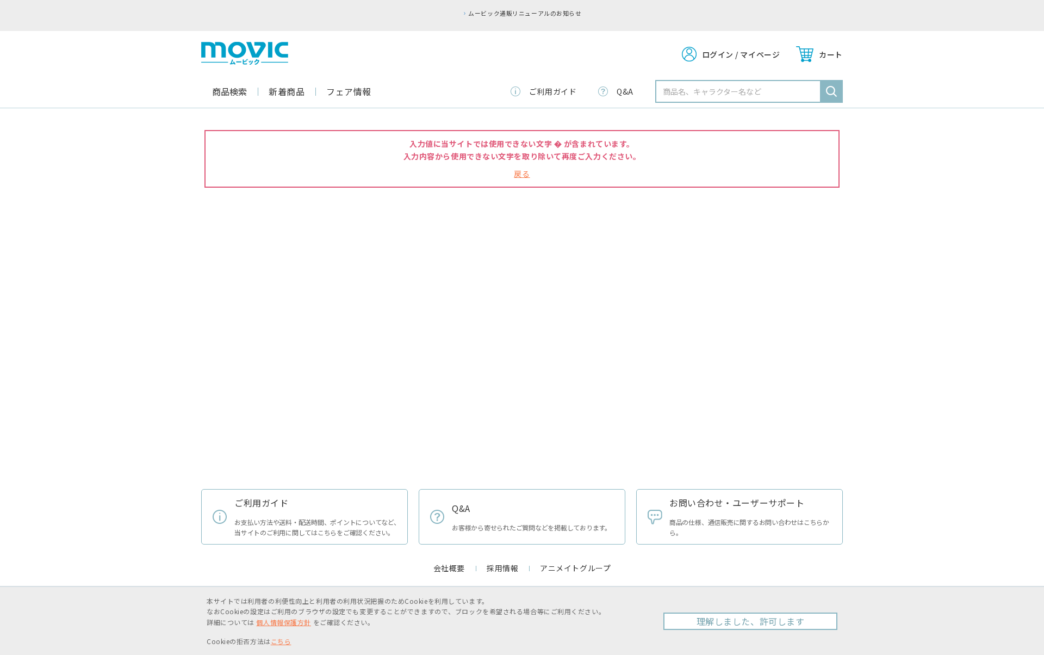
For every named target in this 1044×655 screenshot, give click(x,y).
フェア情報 (348, 91)
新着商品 (286, 91)
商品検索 (229, 91)
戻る (522, 173)
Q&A (625, 91)
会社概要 (449, 568)
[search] (831, 91)
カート (831, 54)
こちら (281, 641)
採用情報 (502, 568)
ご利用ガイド (552, 91)
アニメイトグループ (575, 568)
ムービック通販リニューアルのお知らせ (524, 13)
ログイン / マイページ (741, 54)
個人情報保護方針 (283, 622)
